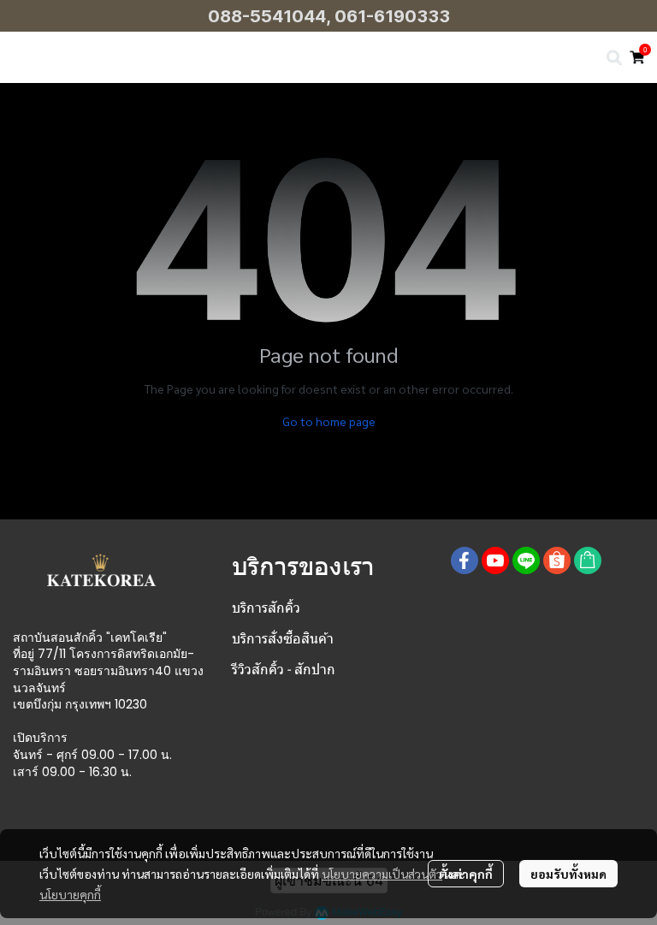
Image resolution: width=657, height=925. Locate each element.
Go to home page (329, 421)
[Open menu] (26, 57)
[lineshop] (587, 560)
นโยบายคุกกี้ (70, 894)
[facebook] (464, 560)
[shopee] (557, 560)
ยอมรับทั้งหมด (568, 873)
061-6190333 (392, 16)
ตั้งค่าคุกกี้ (466, 873)
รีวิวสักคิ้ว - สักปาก (283, 669)
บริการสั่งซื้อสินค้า (283, 639)
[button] (614, 57)
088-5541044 (267, 16)
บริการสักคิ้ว (266, 608)
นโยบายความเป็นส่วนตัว (382, 873)
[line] (526, 560)
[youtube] (495, 560)
